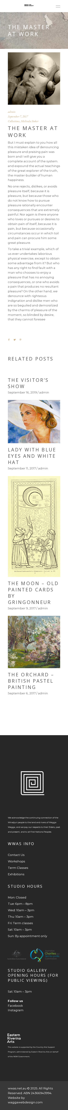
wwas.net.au (17, 1088)
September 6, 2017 (22, 693)
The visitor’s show (28, 383)
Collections (14, 121)
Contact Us (16, 855)
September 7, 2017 (18, 116)
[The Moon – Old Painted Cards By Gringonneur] (34, 526)
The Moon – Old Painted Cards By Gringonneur (33, 592)
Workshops (16, 861)
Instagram (16, 1010)
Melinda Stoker (29, 121)
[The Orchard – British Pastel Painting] (34, 642)
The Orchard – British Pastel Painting (31, 680)
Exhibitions (16, 874)
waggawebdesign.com (25, 1102)
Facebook (15, 1005)
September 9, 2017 (22, 608)
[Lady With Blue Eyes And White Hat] (34, 421)
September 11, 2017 (22, 468)
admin (12, 112)
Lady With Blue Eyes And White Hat (32, 455)
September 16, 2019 (22, 392)
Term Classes (18, 868)
